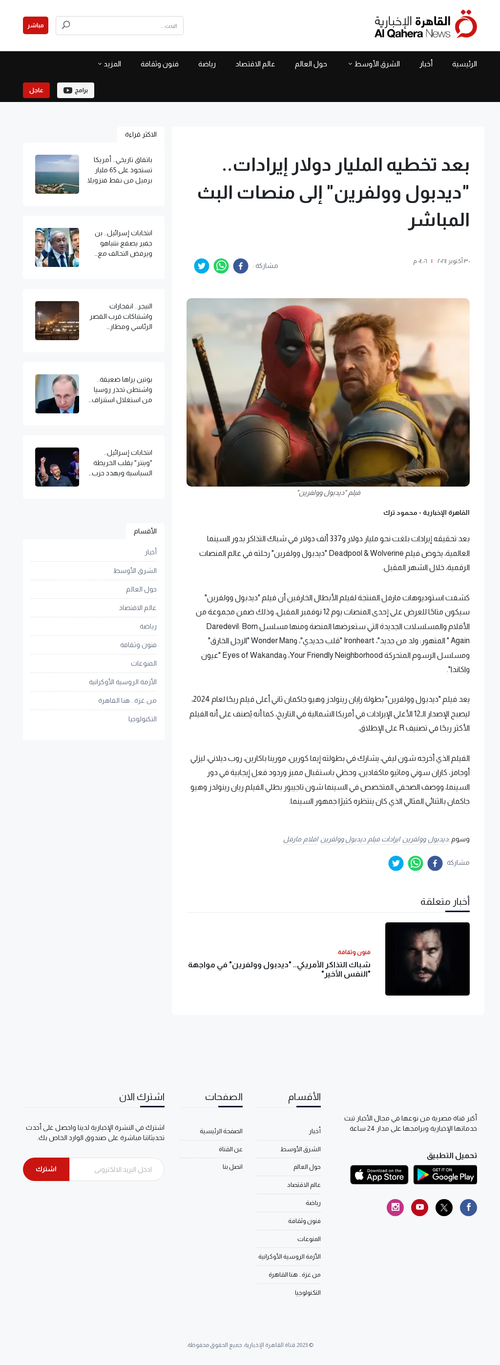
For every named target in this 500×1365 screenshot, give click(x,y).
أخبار (426, 64)
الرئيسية (464, 64)
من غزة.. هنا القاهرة (127, 700)
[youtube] (419, 1207)
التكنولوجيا (142, 719)
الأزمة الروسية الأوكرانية (123, 682)
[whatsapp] (221, 266)
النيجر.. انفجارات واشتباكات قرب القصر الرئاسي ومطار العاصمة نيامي (120, 317)
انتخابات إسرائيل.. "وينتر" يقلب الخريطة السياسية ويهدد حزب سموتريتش (122, 463)
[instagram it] (395, 1207)
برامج (81, 90)
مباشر (35, 25)
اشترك (46, 1169)
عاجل (36, 90)
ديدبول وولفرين (425, 839)
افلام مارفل (300, 839)
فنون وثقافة (160, 64)
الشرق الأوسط (377, 64)
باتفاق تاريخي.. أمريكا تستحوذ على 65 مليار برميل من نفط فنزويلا (119, 170)
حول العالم (311, 64)
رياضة (207, 64)
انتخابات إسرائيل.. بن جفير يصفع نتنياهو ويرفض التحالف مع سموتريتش (123, 244)
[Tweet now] (444, 1207)
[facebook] (241, 266)
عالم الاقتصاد (255, 64)
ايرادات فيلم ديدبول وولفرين (360, 839)
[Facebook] (468, 1207)
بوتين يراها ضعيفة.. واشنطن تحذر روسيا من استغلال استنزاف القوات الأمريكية (122, 390)
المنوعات (144, 663)
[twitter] (201, 266)
